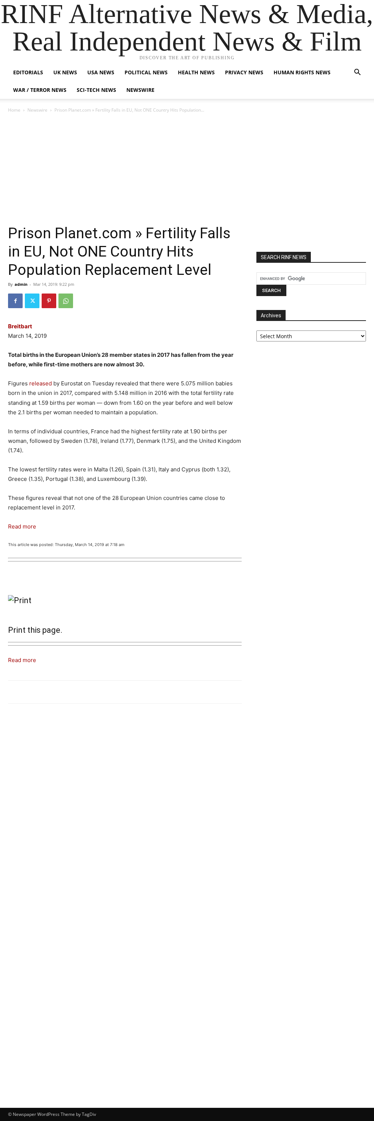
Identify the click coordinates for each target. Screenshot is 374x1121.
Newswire (140, 89)
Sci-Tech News (96, 89)
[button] (357, 73)
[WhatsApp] (65, 301)
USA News (100, 72)
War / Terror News (39, 89)
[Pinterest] (49, 301)
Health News (196, 72)
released (40, 383)
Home (14, 110)
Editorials (28, 72)
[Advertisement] (187, 169)
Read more (22, 526)
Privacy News (244, 72)
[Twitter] (32, 301)
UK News (65, 72)
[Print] (125, 600)
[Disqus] (125, 810)
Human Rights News (302, 72)
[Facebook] (15, 301)
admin (21, 284)
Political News (146, 72)
